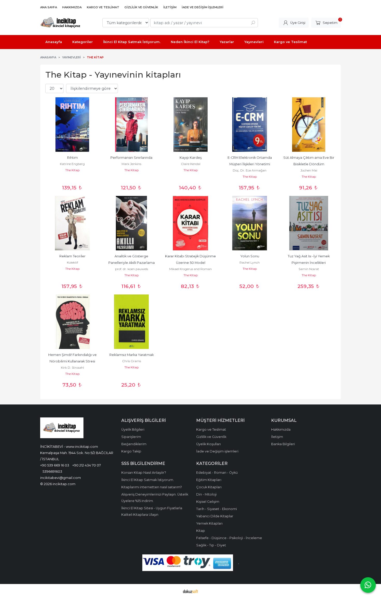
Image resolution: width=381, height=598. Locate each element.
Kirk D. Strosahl (72, 367)
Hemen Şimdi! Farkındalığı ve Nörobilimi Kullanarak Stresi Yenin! (72, 361)
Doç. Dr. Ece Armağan (249, 170)
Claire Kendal (190, 164)
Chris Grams (131, 361)
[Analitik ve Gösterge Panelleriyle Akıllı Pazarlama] (131, 223)
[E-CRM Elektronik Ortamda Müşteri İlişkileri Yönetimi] (250, 124)
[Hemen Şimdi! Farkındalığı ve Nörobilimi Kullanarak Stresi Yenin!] (72, 321)
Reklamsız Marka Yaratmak (131, 355)
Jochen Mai (308, 170)
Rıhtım (72, 158)
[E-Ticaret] (190, 591)
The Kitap (72, 170)
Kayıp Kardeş (191, 158)
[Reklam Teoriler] (72, 223)
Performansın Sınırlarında (131, 158)
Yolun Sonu (249, 256)
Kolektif (72, 262)
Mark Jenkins (131, 164)
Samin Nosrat (309, 269)
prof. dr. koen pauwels (131, 269)
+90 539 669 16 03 (54, 465)
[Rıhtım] (72, 124)
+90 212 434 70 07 (86, 465)
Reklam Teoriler (72, 256)
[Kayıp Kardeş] (190, 124)
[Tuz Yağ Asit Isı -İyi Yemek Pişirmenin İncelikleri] (309, 223)
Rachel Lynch (249, 262)
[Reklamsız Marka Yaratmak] (131, 321)
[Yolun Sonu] (250, 223)
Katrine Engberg (72, 164)
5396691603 (52, 471)
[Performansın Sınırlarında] (131, 124)
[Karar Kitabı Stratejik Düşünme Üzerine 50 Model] (190, 223)
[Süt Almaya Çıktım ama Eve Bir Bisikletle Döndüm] (309, 124)
